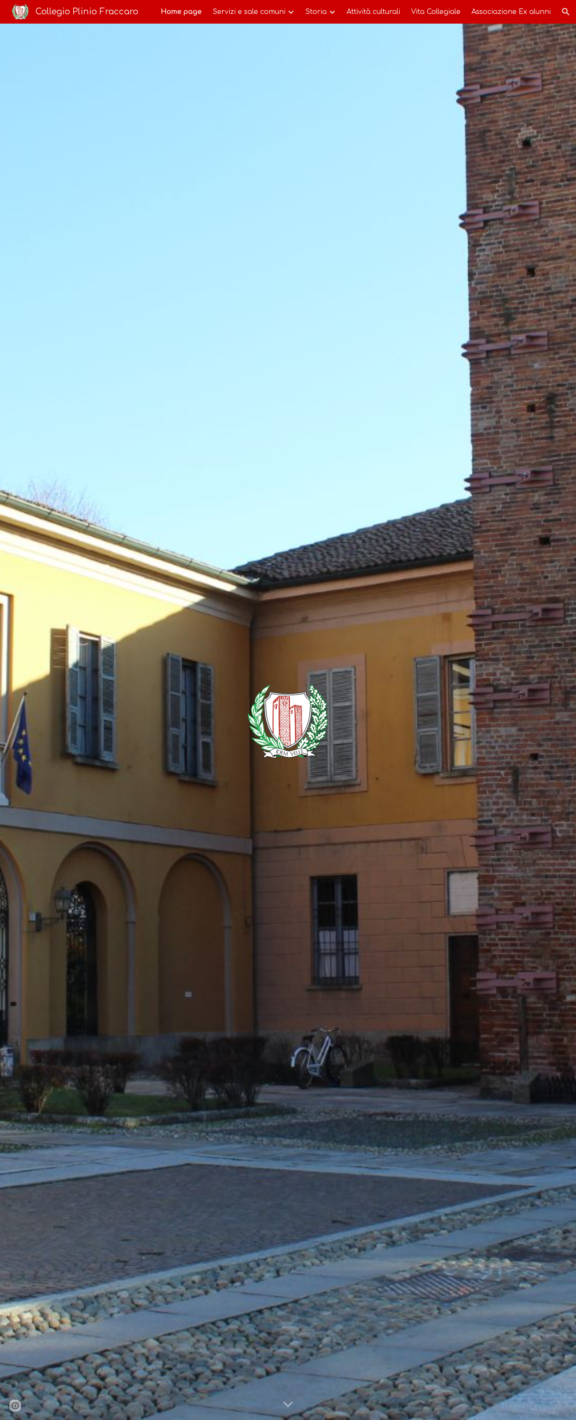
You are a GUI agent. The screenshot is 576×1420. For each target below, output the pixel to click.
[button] (566, 12)
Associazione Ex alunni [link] (511, 12)
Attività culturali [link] (373, 12)
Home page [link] (181, 12)
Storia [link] (316, 12)
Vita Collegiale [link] (435, 12)
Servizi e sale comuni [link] (249, 12)
